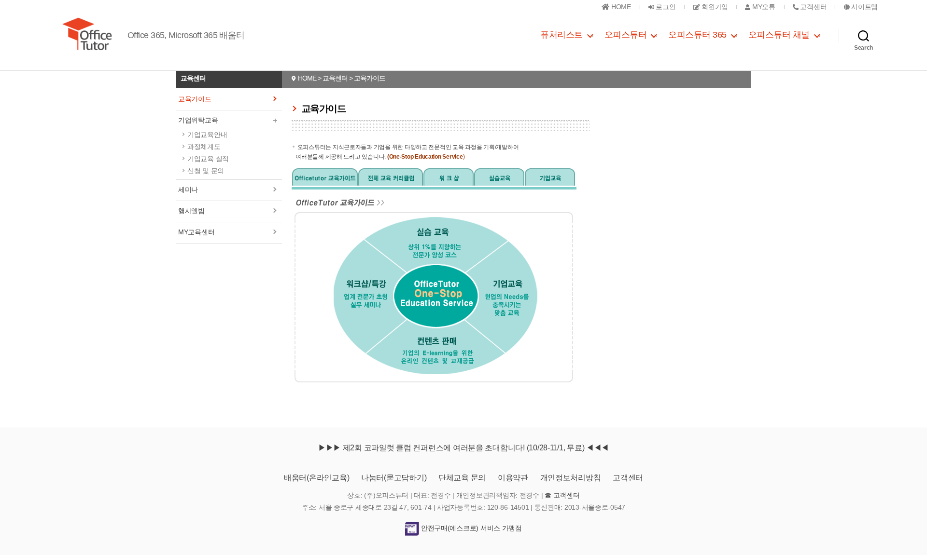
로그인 (665, 7)
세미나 (188, 189)
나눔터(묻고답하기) (393, 478)
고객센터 (628, 478)
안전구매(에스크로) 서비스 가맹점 (470, 528)
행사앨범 (191, 211)
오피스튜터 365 (697, 35)
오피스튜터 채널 (779, 35)
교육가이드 (194, 99)
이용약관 (513, 478)
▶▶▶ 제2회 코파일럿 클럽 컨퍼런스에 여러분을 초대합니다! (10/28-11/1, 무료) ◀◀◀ (463, 448)
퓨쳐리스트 (561, 35)
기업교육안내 (207, 134)
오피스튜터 (625, 35)
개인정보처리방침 (570, 478)
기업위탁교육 (198, 120)
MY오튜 (762, 7)
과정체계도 (204, 146)
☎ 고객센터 (562, 495)
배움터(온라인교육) (316, 478)
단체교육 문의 (462, 478)
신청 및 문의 (205, 171)
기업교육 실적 (208, 158)
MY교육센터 (196, 232)
